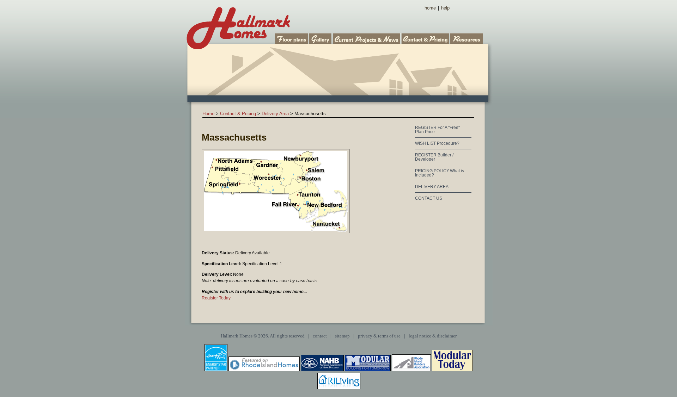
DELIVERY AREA (432, 187)
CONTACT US (428, 198)
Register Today (216, 298)
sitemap (342, 336)
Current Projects (367, 38)
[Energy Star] (216, 369)
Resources (467, 38)
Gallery (321, 38)
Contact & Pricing (425, 38)
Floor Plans (292, 38)
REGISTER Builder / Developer (434, 157)
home (430, 8)
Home (208, 113)
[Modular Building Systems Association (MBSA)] (368, 369)
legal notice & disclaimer (433, 336)
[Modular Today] (452, 369)
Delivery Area (275, 113)
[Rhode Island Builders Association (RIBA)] (411, 369)
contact (320, 336)
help (445, 8)
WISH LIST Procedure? (437, 143)
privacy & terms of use (379, 336)
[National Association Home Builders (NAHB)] (322, 369)
